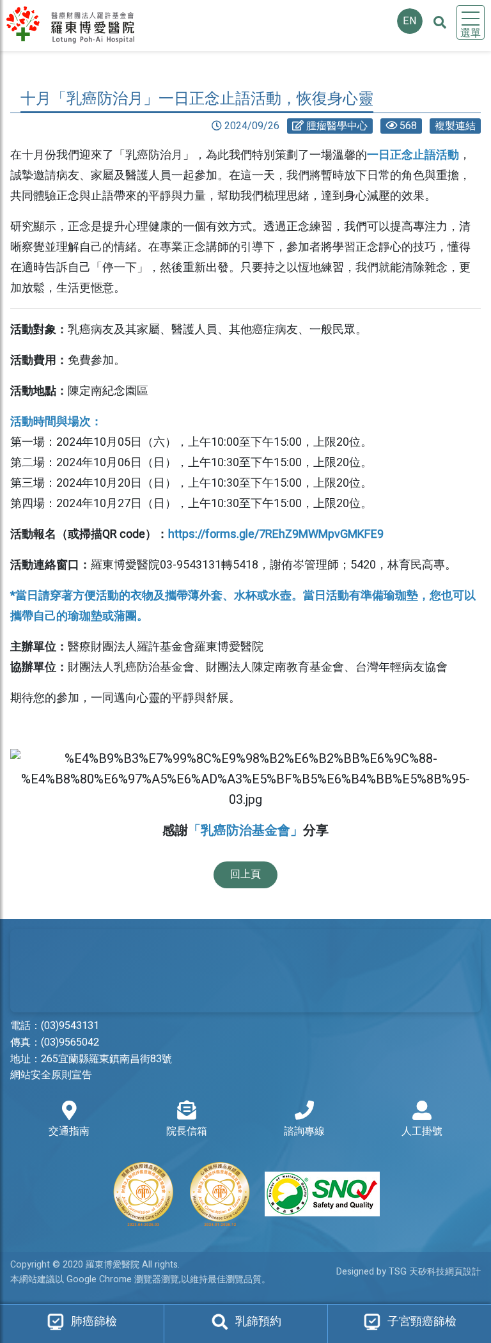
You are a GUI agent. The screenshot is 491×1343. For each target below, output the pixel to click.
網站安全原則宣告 (51, 1075)
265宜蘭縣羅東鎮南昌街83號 (106, 1059)
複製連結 (455, 126)
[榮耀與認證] (245, 1194)
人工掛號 (421, 1131)
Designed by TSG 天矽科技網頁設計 (408, 1271)
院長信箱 (186, 1131)
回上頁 (245, 874)
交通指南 (69, 1131)
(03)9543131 (70, 1025)
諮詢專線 (304, 1131)
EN (410, 21)
